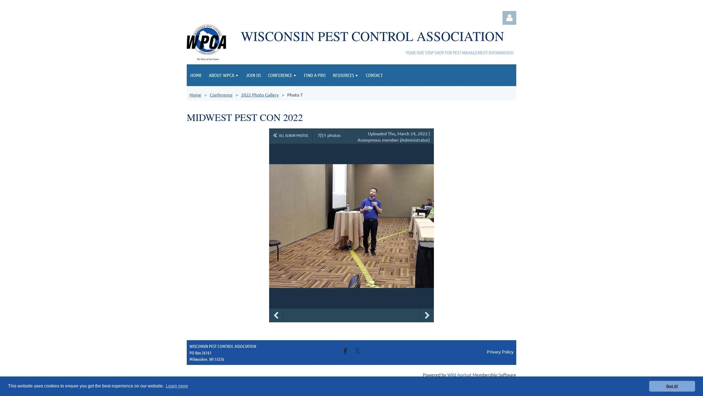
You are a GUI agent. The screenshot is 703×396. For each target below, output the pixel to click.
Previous (276, 315)
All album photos (293, 135)
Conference (221, 94)
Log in (509, 18)
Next (427, 315)
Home (195, 94)
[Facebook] (345, 351)
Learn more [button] (177, 386)
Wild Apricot (459, 374)
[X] (357, 351)
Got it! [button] (672, 386)
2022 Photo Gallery (260, 94)
